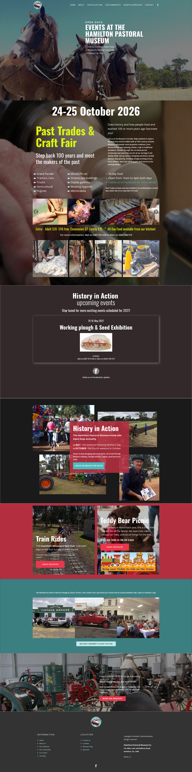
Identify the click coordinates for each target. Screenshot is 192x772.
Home (41, 740)
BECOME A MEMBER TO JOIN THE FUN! (96, 644)
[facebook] (96, 371)
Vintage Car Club (95, 53)
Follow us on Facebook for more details (132, 182)
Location (86, 743)
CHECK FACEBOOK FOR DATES (89, 465)
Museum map (88, 746)
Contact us (86, 740)
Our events (43, 753)
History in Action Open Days (100, 46)
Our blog (42, 756)
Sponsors (86, 750)
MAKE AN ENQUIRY (112, 698)
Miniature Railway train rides (101, 50)
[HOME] (37, 5)
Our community (45, 750)
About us (42, 743)
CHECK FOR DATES (50, 564)
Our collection (44, 746)
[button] (36, 211)
